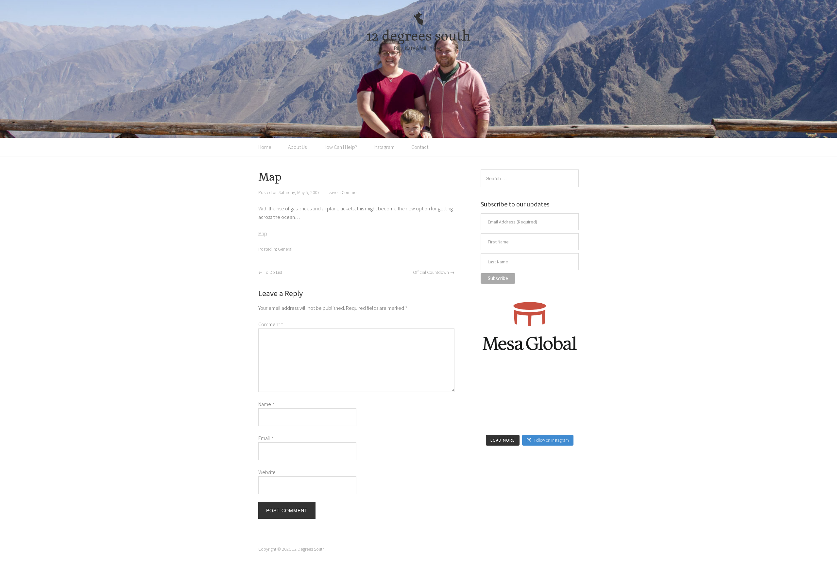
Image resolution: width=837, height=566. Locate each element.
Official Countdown (433, 272)
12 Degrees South (308, 549)
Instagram (384, 147)
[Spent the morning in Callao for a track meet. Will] (529, 400)
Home (264, 147)
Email (265, 438)
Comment (270, 324)
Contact (419, 147)
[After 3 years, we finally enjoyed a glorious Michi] (496, 420)
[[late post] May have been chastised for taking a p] (496, 379)
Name (266, 404)
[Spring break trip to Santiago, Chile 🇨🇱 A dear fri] (496, 400)
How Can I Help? (340, 147)
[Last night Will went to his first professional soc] (563, 420)
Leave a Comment (343, 192)
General (285, 249)
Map (262, 233)
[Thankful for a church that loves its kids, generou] (529, 379)
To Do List (270, 272)
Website (267, 472)
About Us (297, 147)
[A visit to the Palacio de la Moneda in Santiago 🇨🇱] (563, 379)
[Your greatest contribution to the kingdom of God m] (529, 420)
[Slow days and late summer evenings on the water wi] (563, 400)
